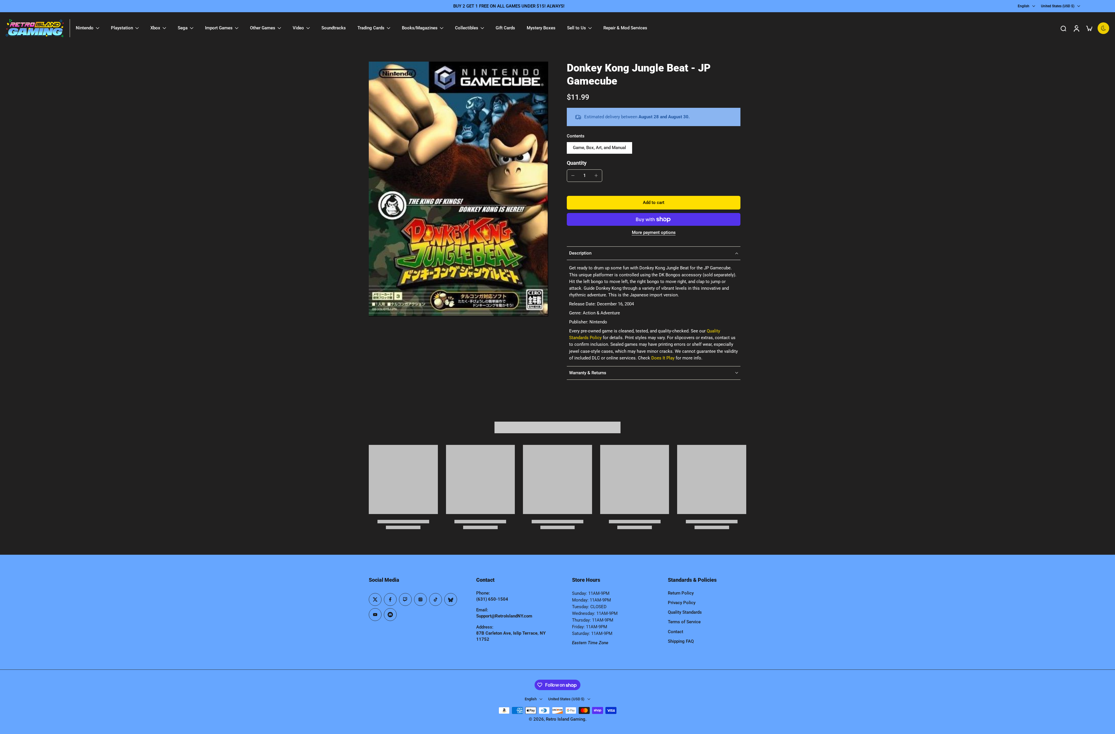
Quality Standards (685, 612)
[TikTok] (435, 599)
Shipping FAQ (681, 641)
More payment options (654, 232)
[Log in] (1076, 28)
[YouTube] (375, 614)
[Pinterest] (405, 599)
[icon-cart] (1088, 28)
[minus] (573, 175)
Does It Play (663, 358)
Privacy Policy (681, 602)
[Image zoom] (458, 189)
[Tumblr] (450, 599)
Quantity (577, 163)
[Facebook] (390, 599)
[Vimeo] (390, 614)
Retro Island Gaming (565, 719)
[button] (653, 203)
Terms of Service (684, 621)
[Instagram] (420, 599)
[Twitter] (375, 599)
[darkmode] (1103, 28)
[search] (1063, 28)
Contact (675, 631)
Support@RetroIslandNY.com (504, 616)
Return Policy (681, 593)
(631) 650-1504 (492, 599)
